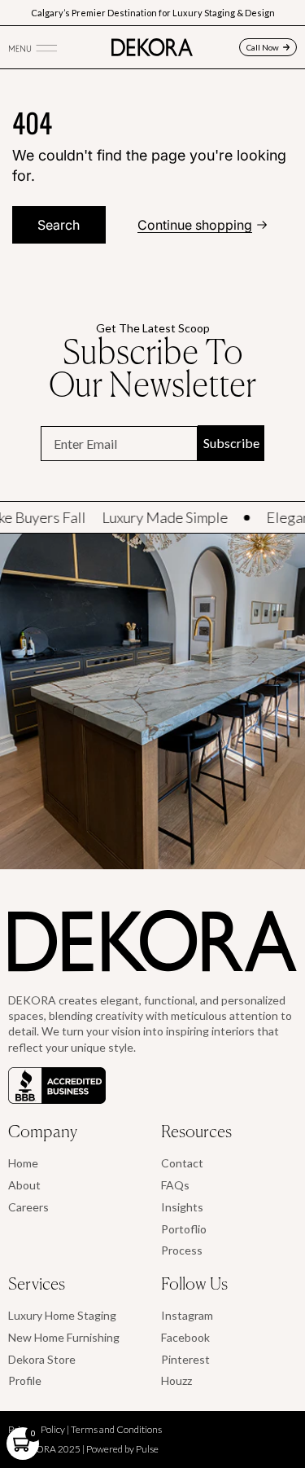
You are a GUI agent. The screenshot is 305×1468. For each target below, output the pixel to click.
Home (23, 1163)
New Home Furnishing (64, 1337)
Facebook (185, 1337)
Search (58, 225)
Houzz (176, 1380)
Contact (182, 1163)
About (24, 1185)
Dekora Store (42, 1359)
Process (182, 1250)
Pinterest (185, 1359)
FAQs (175, 1185)
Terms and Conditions (116, 1429)
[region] (152, 701)
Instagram (187, 1315)
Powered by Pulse (122, 1449)
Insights (182, 1207)
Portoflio (184, 1229)
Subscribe (231, 443)
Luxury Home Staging (62, 1315)
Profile (24, 1380)
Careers (28, 1207)
